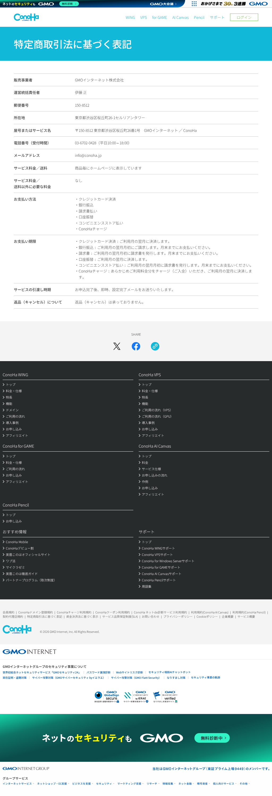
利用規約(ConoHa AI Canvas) (209, 612)
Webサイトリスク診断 (129, 672)
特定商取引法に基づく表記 (44, 616)
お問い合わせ (150, 616)
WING (130, 17)
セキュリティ (104, 783)
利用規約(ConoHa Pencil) (249, 612)
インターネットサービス (17, 783)
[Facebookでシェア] (136, 346)
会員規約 (8, 612)
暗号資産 (202, 783)
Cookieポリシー (207, 616)
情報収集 (168, 783)
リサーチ (152, 783)
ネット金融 (185, 783)
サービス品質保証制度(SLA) (120, 616)
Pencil (199, 17)
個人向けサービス (223, 783)
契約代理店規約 (13, 616)
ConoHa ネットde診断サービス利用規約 (160, 612)
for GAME (159, 17)
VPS (143, 17)
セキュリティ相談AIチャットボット (169, 672)
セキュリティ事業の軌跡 (205, 677)
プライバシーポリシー (178, 616)
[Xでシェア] (117, 346)
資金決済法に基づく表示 (82, 616)
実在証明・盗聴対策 (15, 678)
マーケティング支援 (129, 783)
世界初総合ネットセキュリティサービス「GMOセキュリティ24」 (42, 672)
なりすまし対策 (176, 678)
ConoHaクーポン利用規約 (112, 612)
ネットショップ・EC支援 (52, 783)
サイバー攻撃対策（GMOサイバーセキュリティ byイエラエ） (68, 678)
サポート (217, 17)
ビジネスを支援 (81, 783)
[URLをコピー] (155, 346)
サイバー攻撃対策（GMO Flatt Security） (136, 678)
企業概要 (227, 616)
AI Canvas (180, 17)
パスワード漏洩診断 (98, 672)
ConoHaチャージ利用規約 (74, 612)
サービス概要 (246, 616)
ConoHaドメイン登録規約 (35, 612)
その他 (244, 783)
